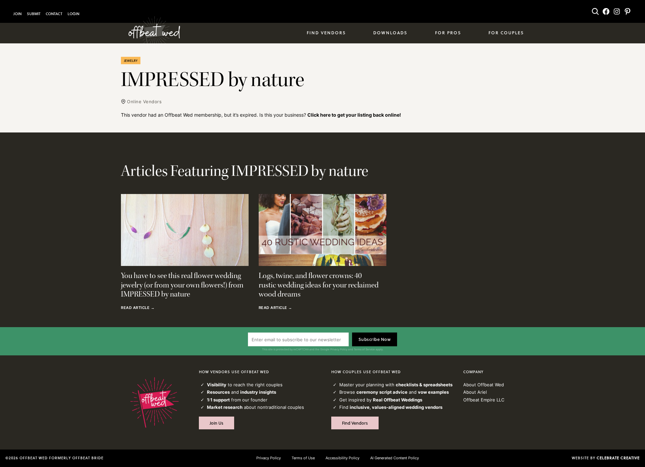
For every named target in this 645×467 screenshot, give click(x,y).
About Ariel (475, 392)
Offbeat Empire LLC (483, 400)
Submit (33, 13)
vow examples (433, 392)
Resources (218, 392)
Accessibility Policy (342, 458)
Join (17, 13)
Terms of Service (364, 349)
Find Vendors (355, 423)
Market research (225, 407)
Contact (54, 13)
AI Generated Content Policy (394, 458)
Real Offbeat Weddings (397, 400)
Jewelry (130, 60)
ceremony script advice (381, 392)
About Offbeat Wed (483, 385)
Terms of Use (303, 458)
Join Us (216, 423)
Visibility (216, 385)
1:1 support (218, 400)
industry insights (258, 392)
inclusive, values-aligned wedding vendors (396, 407)
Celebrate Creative (618, 458)
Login (73, 13)
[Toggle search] (595, 11)
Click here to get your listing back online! (354, 114)
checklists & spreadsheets (424, 385)
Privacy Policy (338, 349)
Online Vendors (144, 102)
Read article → (138, 308)
